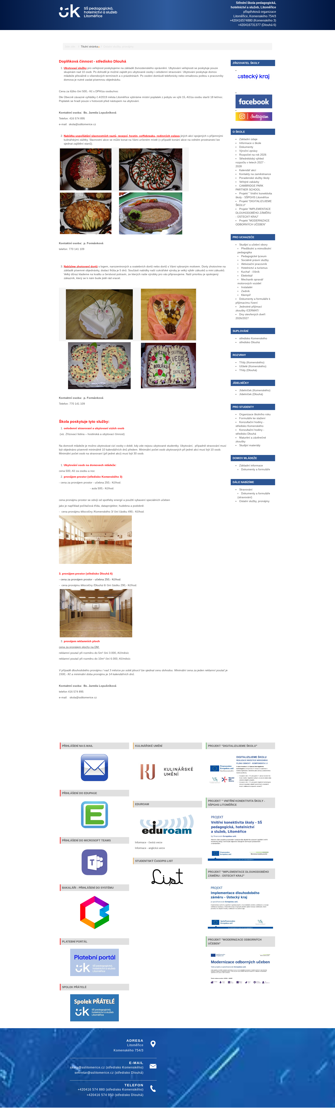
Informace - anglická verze (150, 848)
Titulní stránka (89, 46)
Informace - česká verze (148, 842)
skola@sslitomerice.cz (82, 124)
